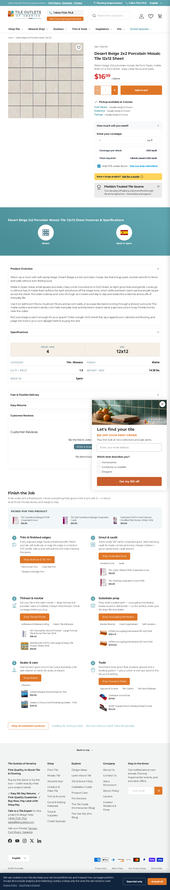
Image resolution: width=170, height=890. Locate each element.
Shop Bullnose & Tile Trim (37, 559)
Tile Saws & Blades (147, 688)
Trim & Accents (56, 796)
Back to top (83, 750)
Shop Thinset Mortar (35, 616)
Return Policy (111, 790)
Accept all (157, 881)
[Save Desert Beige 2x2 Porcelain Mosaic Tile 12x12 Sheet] (79, 47)
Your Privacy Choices (137, 868)
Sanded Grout (107, 563)
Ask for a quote (130, 176)
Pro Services (79, 798)
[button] (160, 16)
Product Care (80, 792)
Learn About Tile (81, 775)
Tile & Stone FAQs (82, 781)
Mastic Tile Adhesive (63, 624)
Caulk (121, 563)
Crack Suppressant (128, 624)
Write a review (85, 446)
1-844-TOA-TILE (17, 818)
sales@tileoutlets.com (21, 822)
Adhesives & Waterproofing (35, 624)
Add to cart (141, 90)
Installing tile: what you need (67, 725)
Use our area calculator (144, 166)
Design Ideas (79, 769)
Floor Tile (52, 769)
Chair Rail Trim (49, 567)
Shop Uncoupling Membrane (118, 616)
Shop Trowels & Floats (114, 681)
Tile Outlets (18, 868)
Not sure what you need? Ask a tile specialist (110, 725)
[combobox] (110, 15)
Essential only (134, 881)
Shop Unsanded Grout (114, 556)
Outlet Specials (56, 821)
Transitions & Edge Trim (32, 571)
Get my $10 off (129, 481)
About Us (108, 769)
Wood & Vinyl (55, 781)
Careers (107, 796)
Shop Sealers (31, 677)
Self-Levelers (148, 624)
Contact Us (110, 775)
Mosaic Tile (53, 775)
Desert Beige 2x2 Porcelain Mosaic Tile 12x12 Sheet (34, 38)
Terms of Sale (156, 868)
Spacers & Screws (109, 688)
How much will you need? (113, 125)
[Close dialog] (162, 404)
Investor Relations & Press (109, 806)
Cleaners (25, 685)
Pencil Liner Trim (29, 567)
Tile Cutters (127, 688)
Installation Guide (82, 787)
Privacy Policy (101, 868)
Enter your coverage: (109, 133)
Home (10, 38)
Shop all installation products (28, 726)
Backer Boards (107, 624)
